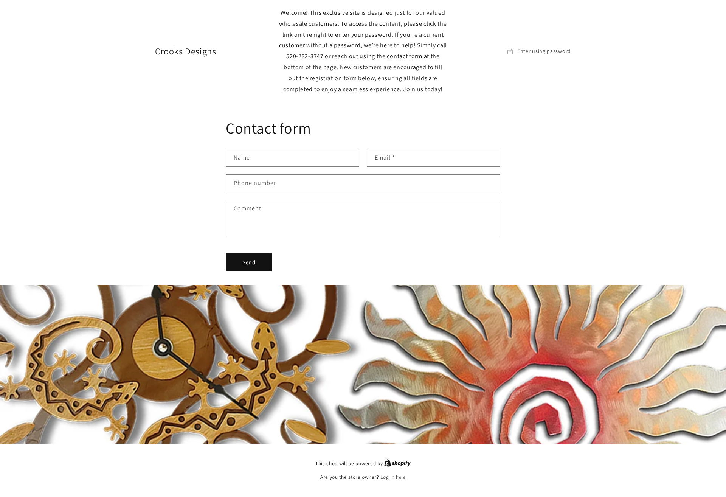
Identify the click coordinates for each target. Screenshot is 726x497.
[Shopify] (397, 463)
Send (249, 262)
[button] (539, 51)
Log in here (393, 477)
